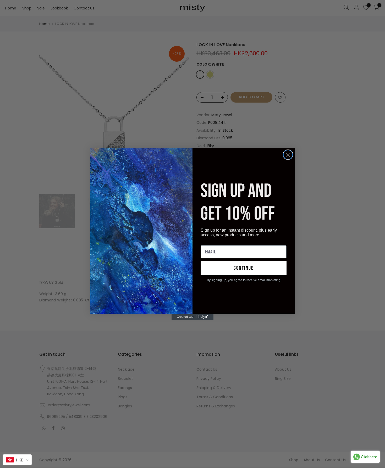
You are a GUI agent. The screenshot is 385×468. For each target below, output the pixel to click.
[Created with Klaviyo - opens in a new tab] (192, 317)
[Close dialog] (288, 154)
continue (244, 268)
